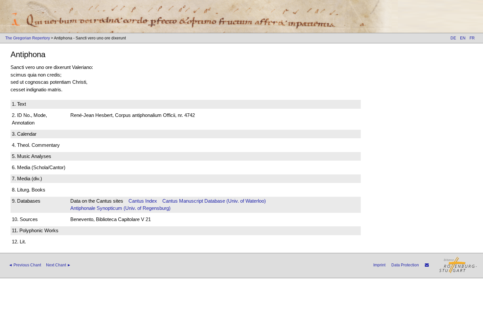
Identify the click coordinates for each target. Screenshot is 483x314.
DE (453, 38)
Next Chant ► (58, 265)
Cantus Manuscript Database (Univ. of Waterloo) (214, 201)
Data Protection (405, 265)
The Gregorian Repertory (27, 38)
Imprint (379, 265)
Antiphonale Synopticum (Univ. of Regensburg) (120, 208)
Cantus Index (142, 201)
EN (463, 38)
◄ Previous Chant (25, 265)
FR (472, 38)
